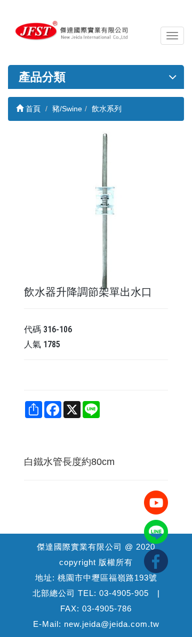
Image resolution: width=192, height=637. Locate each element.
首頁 (32, 108)
